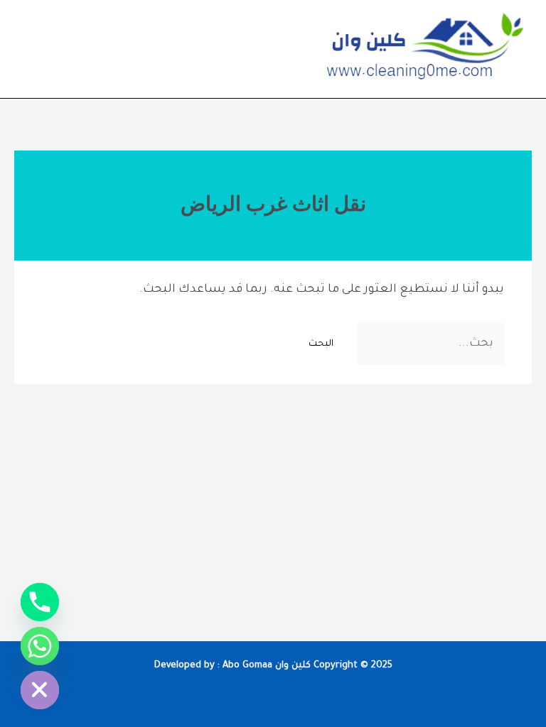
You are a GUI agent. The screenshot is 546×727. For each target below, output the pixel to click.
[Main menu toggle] (31, 49)
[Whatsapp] (40, 646)
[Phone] (40, 602)
